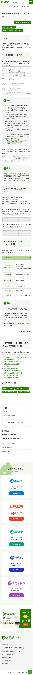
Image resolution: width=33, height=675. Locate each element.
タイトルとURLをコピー (22, 22)
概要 (5, 411)
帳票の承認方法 (8, 366)
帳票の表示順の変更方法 (11, 375)
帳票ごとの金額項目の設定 (14, 142)
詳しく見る (16, 493)
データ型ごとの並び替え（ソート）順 (13, 423)
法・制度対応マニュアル (9, 392)
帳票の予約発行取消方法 (11, 377)
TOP (3, 6)
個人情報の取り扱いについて (11, 651)
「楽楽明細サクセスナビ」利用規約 (13, 648)
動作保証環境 (7, 657)
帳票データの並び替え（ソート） (12, 419)
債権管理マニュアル (24, 392)
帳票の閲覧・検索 (23, 323)
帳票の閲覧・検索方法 (9, 415)
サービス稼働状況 (8, 654)
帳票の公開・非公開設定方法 (12, 371)
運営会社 (5, 645)
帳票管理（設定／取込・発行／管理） (12, 30)
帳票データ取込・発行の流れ (12, 362)
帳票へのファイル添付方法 (11, 364)
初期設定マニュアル (8, 388)
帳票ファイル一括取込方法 (11, 368)
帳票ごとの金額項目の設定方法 (13, 373)
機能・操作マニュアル (19, 6)
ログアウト (6, 664)
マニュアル (9, 6)
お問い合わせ (7, 660)
